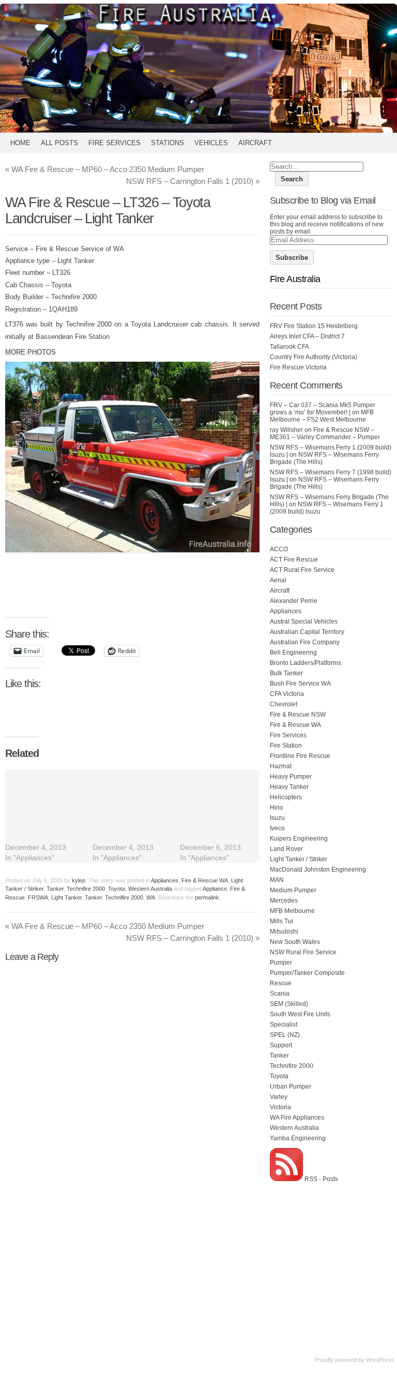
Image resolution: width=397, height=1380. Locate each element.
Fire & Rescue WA (204, 880)
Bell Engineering (293, 652)
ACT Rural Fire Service (302, 569)
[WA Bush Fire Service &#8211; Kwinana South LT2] (136, 816)
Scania (279, 993)
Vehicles (211, 143)
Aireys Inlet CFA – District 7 (307, 336)
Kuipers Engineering (299, 838)
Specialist (283, 1024)
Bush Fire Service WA (300, 683)
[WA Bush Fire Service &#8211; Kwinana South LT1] (49, 816)
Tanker (55, 889)
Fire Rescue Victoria (298, 367)
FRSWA (38, 897)
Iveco (277, 828)
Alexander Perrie (293, 600)
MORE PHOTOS (30, 352)
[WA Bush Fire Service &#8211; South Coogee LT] (223, 816)
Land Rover (286, 848)
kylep (78, 880)
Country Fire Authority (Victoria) (313, 357)
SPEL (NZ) (285, 1034)
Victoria (280, 1107)
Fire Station (286, 745)
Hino (276, 807)
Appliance (215, 889)
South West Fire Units (300, 1014)
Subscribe (292, 257)
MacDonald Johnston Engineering (318, 869)
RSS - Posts (320, 1179)
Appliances (164, 880)
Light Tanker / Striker (298, 859)
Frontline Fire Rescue (300, 755)
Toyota (116, 889)
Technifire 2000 (86, 889)
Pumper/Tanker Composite (307, 972)
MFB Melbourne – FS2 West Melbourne (322, 416)
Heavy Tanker (289, 786)
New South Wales (295, 941)
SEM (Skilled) (289, 1003)
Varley (278, 1096)
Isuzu (277, 817)
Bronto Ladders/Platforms (305, 662)
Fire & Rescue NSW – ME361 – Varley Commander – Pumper (325, 433)
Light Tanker (66, 897)
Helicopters (286, 797)
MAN (277, 879)
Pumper (281, 962)
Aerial (278, 580)
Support (281, 1045)
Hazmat (281, 766)
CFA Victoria (287, 693)
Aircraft (255, 143)
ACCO (279, 549)
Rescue (281, 983)
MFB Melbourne (292, 910)
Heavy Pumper (291, 776)
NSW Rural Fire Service (303, 952)
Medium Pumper (293, 890)
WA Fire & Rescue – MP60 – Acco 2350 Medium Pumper (104, 169)
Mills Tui (281, 921)
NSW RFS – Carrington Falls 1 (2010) (192, 181)
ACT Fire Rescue (294, 559)
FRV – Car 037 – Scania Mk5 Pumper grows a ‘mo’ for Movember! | (322, 408)
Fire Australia (295, 279)
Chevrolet (283, 704)
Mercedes (284, 900)
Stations (167, 143)
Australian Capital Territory (307, 631)
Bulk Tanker (286, 673)
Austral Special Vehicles (304, 621)
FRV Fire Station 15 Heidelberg (314, 326)
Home (20, 143)
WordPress (380, 1360)
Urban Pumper (290, 1086)
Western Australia (150, 889)
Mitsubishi (284, 931)
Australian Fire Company (305, 642)
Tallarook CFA (289, 346)
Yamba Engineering (298, 1138)
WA (150, 897)
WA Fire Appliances (297, 1117)
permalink (207, 897)
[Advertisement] (193, 591)
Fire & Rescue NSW (298, 714)
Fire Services (114, 143)
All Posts (59, 143)
